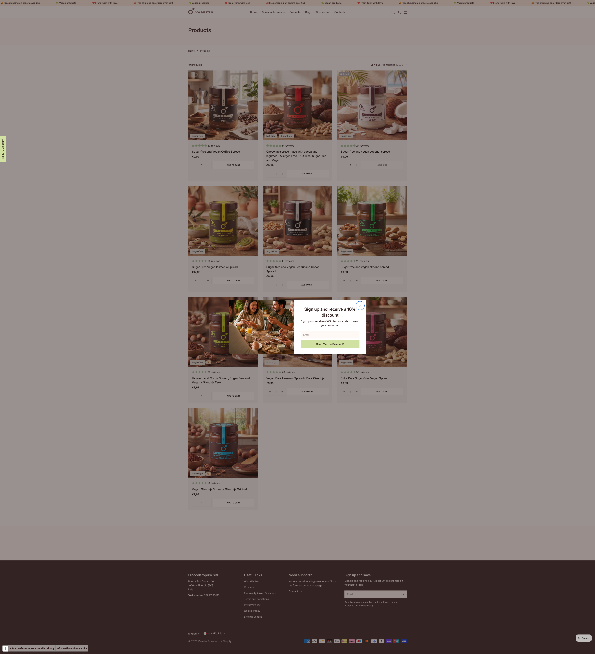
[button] (3, 149)
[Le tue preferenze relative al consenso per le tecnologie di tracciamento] (5, 649)
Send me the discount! (330, 344)
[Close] (360, 305)
